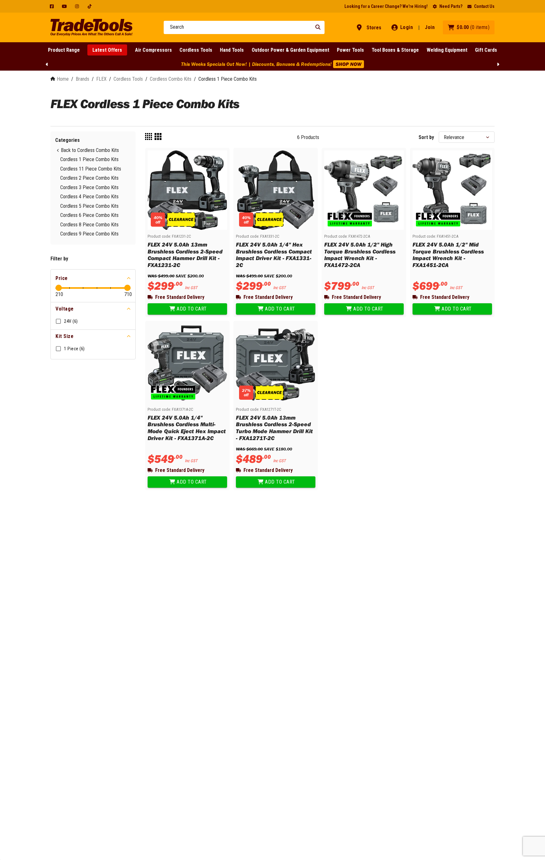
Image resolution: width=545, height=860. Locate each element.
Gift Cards (486, 50)
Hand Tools (232, 50)
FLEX (101, 79)
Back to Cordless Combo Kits (90, 150)
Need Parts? (450, 6)
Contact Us (484, 6)
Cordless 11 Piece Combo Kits (90, 169)
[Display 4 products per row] (148, 137)
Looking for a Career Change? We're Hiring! (386, 6)
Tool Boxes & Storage (395, 50)
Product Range (64, 50)
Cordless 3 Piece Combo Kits (89, 187)
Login (406, 27)
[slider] (59, 288)
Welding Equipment (447, 50)
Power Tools (350, 50)
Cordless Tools (195, 50)
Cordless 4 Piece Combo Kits (89, 197)
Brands (82, 79)
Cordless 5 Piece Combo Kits (89, 206)
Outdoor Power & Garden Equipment (290, 50)
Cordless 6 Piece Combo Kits (89, 215)
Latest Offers (107, 50)
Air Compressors (153, 50)
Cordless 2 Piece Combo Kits (89, 178)
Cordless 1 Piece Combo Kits (89, 159)
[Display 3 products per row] (158, 137)
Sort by (426, 137)
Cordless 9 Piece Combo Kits (89, 234)
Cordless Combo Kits (170, 79)
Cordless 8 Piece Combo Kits (89, 225)
